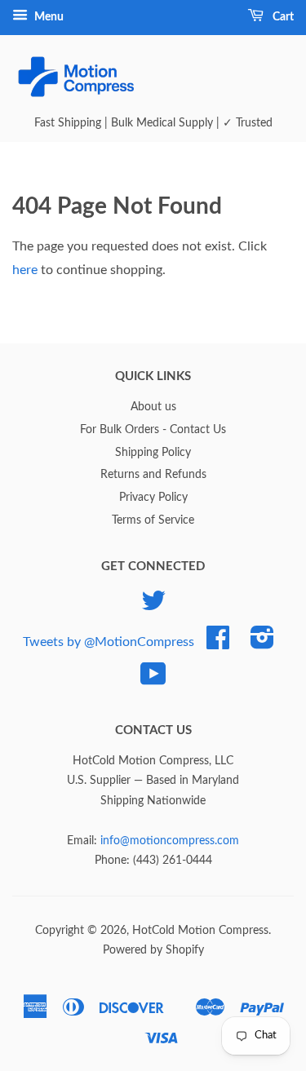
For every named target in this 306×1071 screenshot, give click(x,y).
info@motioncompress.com (169, 841)
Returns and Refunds (153, 474)
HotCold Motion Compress (200, 930)
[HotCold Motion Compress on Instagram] (262, 643)
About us (153, 407)
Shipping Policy (153, 452)
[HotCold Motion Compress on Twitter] (153, 607)
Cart (282, 17)
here (25, 270)
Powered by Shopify (153, 950)
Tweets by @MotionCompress (108, 641)
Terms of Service (153, 520)
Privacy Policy (153, 497)
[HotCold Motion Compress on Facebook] (218, 643)
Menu (48, 17)
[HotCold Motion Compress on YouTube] (153, 680)
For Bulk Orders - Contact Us (153, 430)
